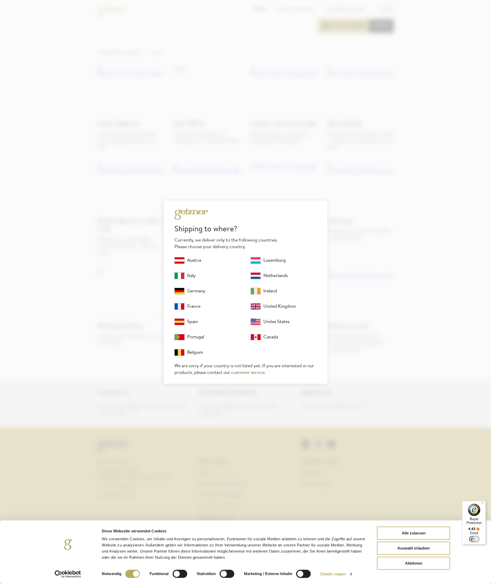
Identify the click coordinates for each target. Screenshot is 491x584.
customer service (248, 372)
